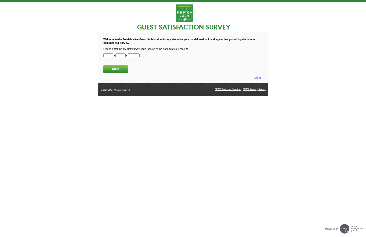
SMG (110, 90)
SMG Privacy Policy (254, 89)
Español (257, 78)
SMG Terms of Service (228, 89)
